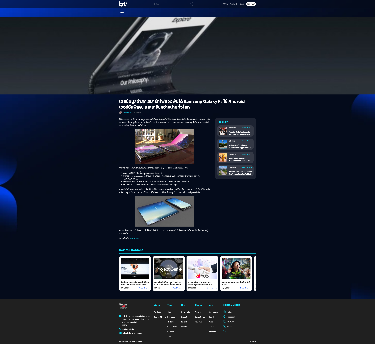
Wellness (212, 331)
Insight (184, 322)
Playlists (157, 312)
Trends (211, 326)
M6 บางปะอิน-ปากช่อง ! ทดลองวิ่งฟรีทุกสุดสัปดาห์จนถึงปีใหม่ (240, 173)
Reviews (198, 322)
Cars (169, 312)
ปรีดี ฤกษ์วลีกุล (128, 112)
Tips (169, 336)
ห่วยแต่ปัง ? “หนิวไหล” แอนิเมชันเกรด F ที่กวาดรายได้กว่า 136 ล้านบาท (240, 160)
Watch (233, 3)
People (212, 322)
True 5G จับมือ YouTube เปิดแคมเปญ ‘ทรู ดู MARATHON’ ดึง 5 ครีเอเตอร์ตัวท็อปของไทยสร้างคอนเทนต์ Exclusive (240, 135)
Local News (172, 326)
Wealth (184, 326)
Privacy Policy (252, 341)
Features (171, 317)
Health (211, 317)
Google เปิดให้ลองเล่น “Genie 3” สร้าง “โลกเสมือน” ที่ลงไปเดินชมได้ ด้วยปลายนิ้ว (168, 284)
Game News (200, 317)
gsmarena (134, 238)
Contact (251, 4)
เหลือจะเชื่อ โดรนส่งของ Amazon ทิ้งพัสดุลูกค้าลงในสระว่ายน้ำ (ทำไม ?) (240, 147)
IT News (170, 322)
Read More (246, 127)
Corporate (185, 312)
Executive (185, 317)
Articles (198, 312)
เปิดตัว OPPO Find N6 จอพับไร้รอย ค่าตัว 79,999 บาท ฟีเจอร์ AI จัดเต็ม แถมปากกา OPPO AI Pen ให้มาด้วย (135, 286)
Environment (214, 312)
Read (241, 3)
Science (170, 331)
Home (225, 3)
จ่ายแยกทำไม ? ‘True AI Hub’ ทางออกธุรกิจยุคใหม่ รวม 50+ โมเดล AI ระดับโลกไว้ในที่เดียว (200, 284)
